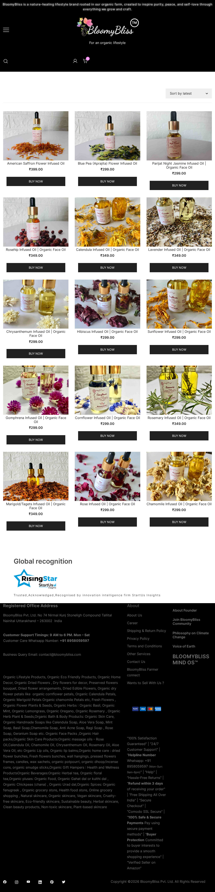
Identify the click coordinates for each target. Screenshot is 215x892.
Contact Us (136, 661)
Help (149, 772)
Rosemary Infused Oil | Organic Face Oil (179, 418)
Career (132, 623)
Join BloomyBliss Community (186, 621)
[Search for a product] (5, 61)
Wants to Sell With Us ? (145, 683)
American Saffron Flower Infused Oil (35, 163)
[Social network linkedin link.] (40, 881)
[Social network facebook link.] (5, 881)
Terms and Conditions (144, 646)
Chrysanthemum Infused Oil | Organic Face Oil (36, 333)
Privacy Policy (138, 638)
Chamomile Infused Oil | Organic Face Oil (179, 504)
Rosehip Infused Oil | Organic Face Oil (36, 249)
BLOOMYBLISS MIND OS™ (191, 659)
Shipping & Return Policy (146, 631)
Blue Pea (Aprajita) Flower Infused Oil (107, 163)
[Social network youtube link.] (28, 881)
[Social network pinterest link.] (52, 881)
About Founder (185, 610)
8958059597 (137, 766)
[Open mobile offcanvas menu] (6, 29)
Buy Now (36, 181)
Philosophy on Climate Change (191, 635)
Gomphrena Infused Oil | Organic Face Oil (36, 420)
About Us (134, 615)
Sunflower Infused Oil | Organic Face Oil (179, 331)
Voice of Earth (184, 646)
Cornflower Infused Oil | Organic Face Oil (107, 418)
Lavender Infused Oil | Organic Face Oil (179, 249)
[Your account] (75, 61)
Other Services (138, 654)
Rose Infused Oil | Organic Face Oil (107, 504)
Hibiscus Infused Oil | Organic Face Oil (107, 331)
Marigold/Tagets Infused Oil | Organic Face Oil (36, 506)
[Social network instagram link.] (16, 881)
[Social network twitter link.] (63, 881)
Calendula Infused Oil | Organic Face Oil (107, 249)
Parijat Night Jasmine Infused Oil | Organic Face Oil (179, 165)
